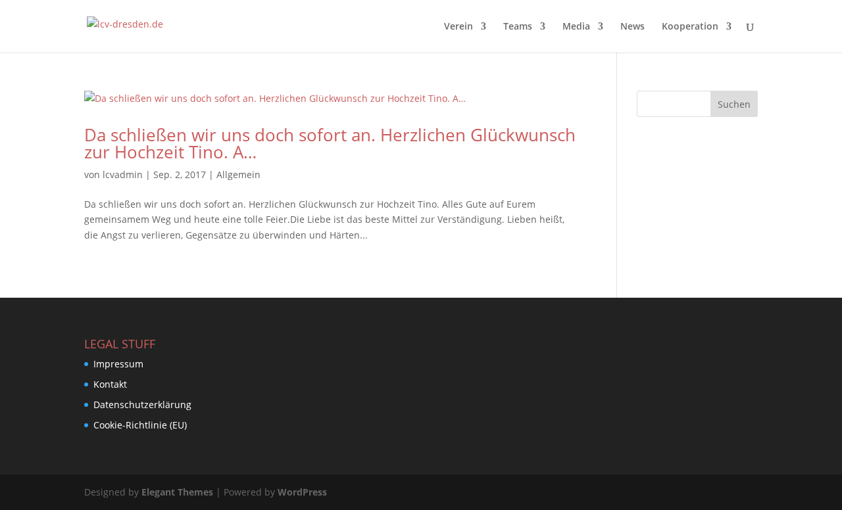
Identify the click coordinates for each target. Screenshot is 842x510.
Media (576, 27)
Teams (517, 27)
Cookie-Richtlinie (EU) (140, 425)
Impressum (118, 364)
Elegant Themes (177, 492)
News (632, 27)
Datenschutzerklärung (142, 404)
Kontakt (110, 384)
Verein (458, 27)
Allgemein (238, 174)
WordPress (302, 492)
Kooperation (690, 27)
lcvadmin (123, 174)
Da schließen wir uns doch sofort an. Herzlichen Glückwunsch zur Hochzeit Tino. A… (330, 143)
